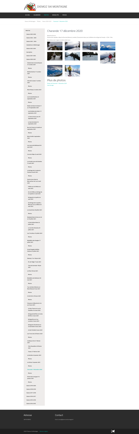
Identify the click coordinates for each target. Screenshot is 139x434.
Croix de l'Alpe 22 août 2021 (34, 154)
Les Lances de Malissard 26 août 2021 (34, 146)
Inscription (29, 52)
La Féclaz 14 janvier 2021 (33, 362)
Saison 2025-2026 (31, 34)
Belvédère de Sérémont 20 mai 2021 (34, 279)
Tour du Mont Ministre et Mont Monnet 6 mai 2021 (33, 288)
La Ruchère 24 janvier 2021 (34, 355)
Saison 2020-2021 (47, 21)
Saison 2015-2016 (31, 400)
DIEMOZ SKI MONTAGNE (52, 6)
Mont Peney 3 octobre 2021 (34, 89)
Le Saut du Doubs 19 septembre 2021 (33, 123)
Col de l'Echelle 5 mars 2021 (35, 330)
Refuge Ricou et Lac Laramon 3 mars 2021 (33, 320)
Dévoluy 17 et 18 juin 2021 (34, 258)
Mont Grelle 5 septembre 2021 (33, 137)
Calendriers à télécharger (33, 45)
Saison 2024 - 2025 (31, 38)
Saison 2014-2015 (31, 403)
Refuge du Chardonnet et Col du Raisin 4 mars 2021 (34, 325)
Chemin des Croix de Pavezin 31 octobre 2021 (34, 63)
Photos (46, 15)
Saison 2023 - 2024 (31, 41)
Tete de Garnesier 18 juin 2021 (34, 266)
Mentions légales (44, 431)
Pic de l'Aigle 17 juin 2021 (34, 262)
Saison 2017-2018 (31, 393)
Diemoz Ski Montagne (30, 21)
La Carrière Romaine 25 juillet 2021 (34, 228)
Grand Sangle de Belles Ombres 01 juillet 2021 (33, 250)
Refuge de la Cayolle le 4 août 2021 (34, 198)
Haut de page (50, 85)
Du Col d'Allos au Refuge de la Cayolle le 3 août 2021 (35, 193)
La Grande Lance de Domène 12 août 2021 (34, 162)
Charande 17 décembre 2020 (34, 369)
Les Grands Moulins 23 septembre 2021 (33, 97)
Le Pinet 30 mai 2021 (32, 271)
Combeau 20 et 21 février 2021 (33, 341)
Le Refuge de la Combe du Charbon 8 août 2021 (34, 171)
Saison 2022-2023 (31, 48)
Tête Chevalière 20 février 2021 (35, 347)
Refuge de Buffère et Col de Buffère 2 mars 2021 (35, 314)
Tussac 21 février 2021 (34, 351)
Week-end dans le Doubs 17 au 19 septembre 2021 (34, 106)
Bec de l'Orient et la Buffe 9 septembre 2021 (34, 128)
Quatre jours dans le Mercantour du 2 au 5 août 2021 (34, 181)
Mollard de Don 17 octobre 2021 (34, 72)
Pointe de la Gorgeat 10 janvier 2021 (33, 377)
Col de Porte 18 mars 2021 (34, 296)
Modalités (55, 15)
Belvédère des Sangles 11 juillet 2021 (34, 241)
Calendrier (36, 15)
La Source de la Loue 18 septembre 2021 (34, 117)
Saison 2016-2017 (31, 396)
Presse (64, 15)
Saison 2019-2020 (31, 385)
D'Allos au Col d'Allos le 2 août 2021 (34, 187)
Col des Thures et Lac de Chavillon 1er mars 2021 (34, 309)
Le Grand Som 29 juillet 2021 (34, 210)
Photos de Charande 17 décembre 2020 (57, 83)
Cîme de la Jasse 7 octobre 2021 (34, 81)
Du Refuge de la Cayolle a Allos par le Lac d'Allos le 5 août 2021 (35, 204)
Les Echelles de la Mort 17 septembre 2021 (35, 112)
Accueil (27, 15)
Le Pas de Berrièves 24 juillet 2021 (34, 223)
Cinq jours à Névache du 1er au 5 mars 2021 (34, 304)
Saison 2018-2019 (31, 389)
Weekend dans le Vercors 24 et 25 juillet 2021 (34, 218)
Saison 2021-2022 (31, 55)
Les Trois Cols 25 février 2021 (35, 333)
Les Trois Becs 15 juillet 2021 (34, 233)
